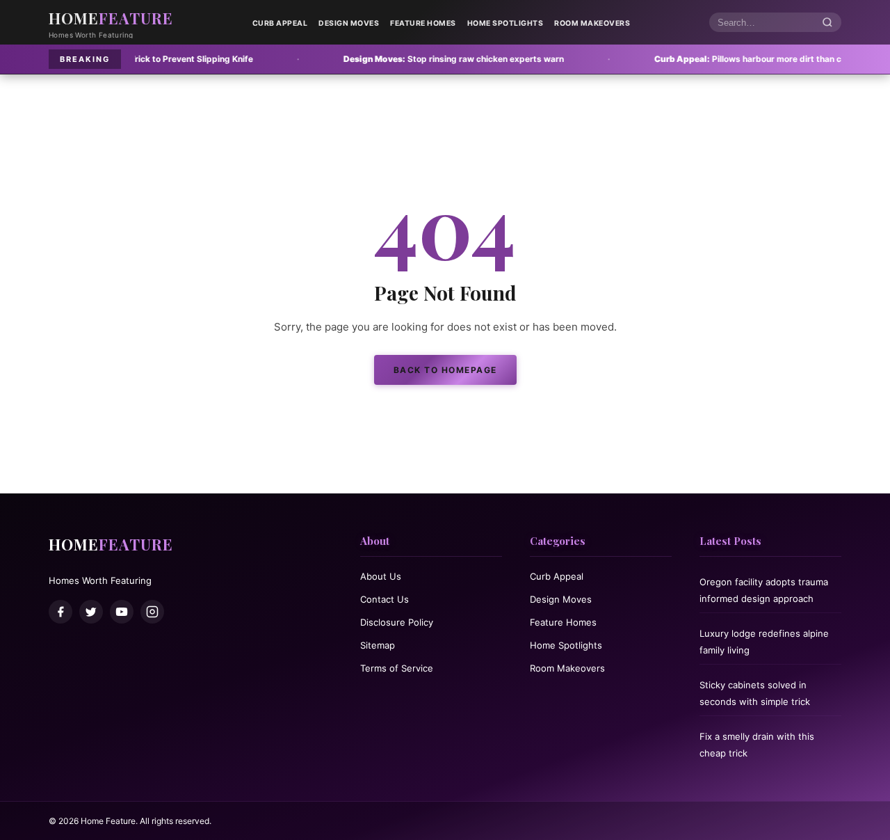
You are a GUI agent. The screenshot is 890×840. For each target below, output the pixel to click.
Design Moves (348, 23)
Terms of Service (396, 668)
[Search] (827, 23)
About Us (380, 576)
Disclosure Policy (396, 622)
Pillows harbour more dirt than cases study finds (733, 59)
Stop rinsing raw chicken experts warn (405, 59)
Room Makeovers (592, 23)
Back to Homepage (445, 370)
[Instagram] (152, 612)
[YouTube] (122, 612)
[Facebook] (60, 612)
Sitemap (377, 645)
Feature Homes (423, 23)
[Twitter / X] (91, 612)
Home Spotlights (505, 23)
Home (111, 18)
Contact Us (384, 599)
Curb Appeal (280, 23)
